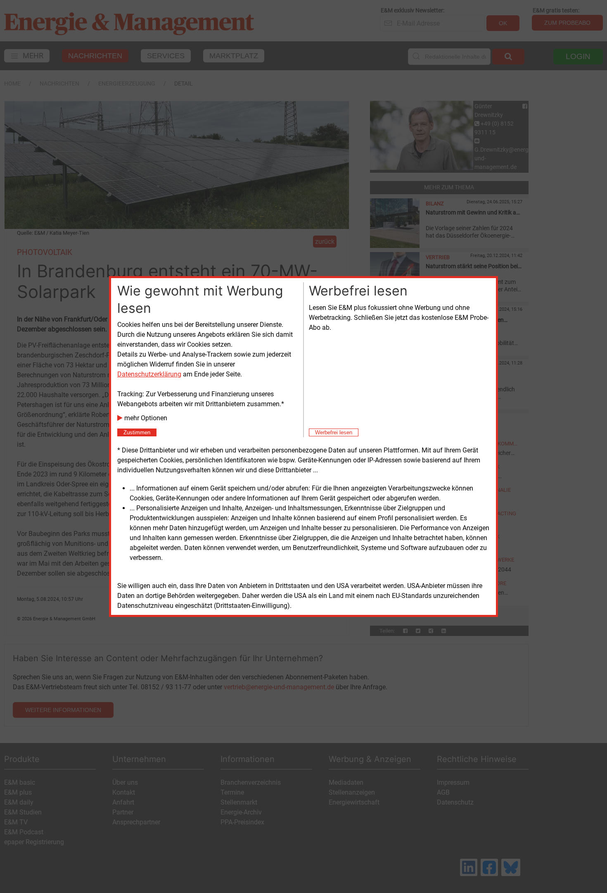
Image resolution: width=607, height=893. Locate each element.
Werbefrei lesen (334, 432)
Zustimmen (137, 432)
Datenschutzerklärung (149, 374)
